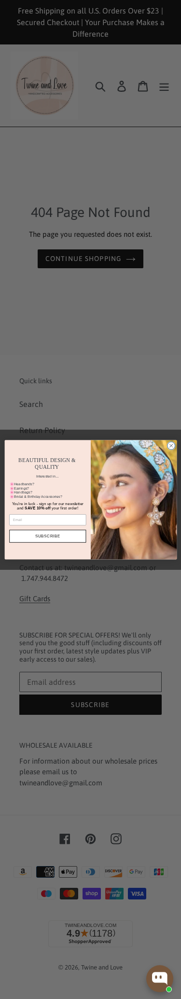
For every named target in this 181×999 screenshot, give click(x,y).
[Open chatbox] (159, 978)
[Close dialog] (171, 445)
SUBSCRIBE (47, 536)
